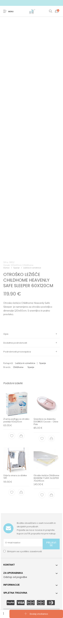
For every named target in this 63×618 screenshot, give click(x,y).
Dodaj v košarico (39, 613)
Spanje (16, 268)
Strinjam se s (24, 551)
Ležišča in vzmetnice (32, 268)
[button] (21, 435)
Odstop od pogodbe (15, 577)
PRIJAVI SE (51, 544)
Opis (5, 334)
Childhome (18, 367)
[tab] (31, 334)
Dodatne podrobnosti (15, 342)
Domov (6, 268)
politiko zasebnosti (31, 551)
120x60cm (16, 265)
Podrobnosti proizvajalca (17, 351)
